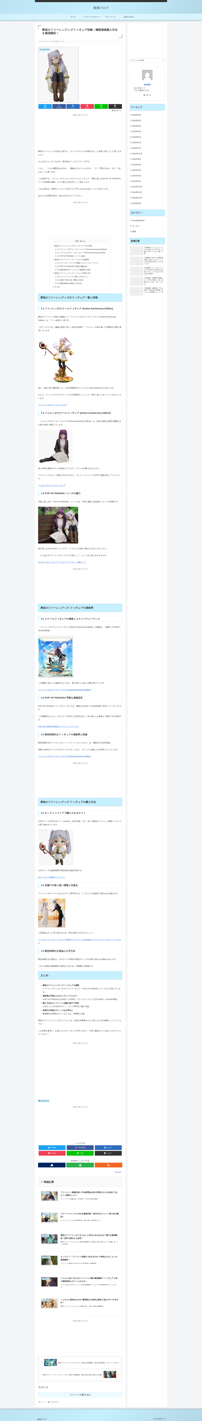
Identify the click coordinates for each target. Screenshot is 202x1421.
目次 (77, 241)
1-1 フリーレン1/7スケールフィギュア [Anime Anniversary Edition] (82, 249)
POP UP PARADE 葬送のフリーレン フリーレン (58, 726)
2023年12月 (137, 187)
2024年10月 (137, 154)
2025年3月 (136, 137)
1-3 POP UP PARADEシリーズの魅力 (71, 256)
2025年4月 (136, 131)
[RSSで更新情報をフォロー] (108, 1165)
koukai (147, 84)
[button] (163, 60)
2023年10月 (137, 198)
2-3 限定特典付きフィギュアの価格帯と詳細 (73, 270)
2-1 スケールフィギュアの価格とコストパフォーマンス (78, 263)
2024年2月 (136, 181)
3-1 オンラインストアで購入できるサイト (72, 276)
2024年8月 (136, 159)
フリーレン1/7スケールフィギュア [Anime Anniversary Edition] (64, 690)
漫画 (134, 231)
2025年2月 (136, 142)
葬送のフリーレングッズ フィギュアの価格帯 (72, 259)
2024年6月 (136, 165)
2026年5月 (136, 115)
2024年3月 (136, 176)
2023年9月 (136, 203)
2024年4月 (136, 170)
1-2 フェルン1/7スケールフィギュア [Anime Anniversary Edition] (81, 253)
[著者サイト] (52, 1165)
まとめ (57, 287)
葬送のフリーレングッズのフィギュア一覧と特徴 (73, 246)
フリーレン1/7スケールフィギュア (52, 405)
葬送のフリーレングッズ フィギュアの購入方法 (73, 273)
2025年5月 (136, 126)
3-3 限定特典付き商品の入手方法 (69, 283)
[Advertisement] (80, 131)
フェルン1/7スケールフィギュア (51, 485)
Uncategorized (44, 1101)
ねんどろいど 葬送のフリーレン (51, 877)
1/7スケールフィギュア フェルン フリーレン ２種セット (62, 562)
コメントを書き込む (80, 1394)
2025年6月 (136, 120)
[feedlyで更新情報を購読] (80, 1165)
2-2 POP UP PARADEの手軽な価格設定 (72, 266)
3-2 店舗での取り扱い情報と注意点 (70, 280)
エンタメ (136, 226)
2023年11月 (137, 192)
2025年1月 (136, 148)
